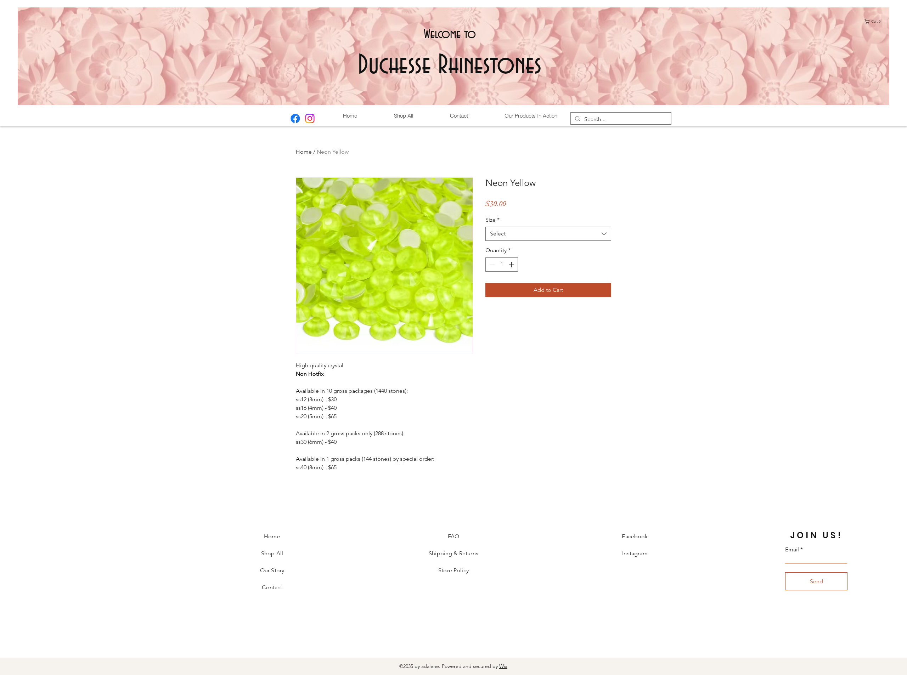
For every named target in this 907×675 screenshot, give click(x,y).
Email (792, 549)
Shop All (272, 553)
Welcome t (446, 34)
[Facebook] (295, 118)
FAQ (453, 536)
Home (304, 151)
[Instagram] (310, 118)
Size (492, 219)
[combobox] (548, 234)
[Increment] (512, 264)
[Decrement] (491, 264)
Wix (503, 666)
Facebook (635, 536)
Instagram (634, 553)
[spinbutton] (501, 264)
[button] (874, 21)
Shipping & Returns (453, 553)
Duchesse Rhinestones (450, 65)
